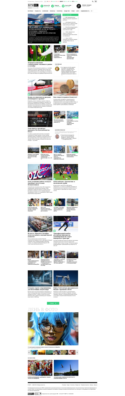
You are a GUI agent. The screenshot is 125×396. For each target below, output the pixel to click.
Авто (77, 11)
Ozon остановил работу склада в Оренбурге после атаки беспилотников (39, 183)
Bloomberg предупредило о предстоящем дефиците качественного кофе (70, 28)
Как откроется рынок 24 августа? (65, 97)
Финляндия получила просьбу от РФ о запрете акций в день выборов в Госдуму (70, 23)
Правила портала (85, 385)
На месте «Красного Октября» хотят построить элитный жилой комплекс (40, 235)
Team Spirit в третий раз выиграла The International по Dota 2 (39, 130)
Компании (45, 11)
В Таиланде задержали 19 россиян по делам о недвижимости (59, 55)
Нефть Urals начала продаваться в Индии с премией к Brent (65, 288)
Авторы (91, 385)
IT (91, 11)
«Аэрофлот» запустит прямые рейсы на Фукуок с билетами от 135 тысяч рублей (59, 261)
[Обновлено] (72, 111)
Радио (68, 385)
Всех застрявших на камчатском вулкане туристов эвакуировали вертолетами (72, 56)
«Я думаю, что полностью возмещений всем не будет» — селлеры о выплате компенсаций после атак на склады (43, 31)
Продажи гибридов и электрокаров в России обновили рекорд (72, 209)
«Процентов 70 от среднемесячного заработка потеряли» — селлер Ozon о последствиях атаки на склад (46, 262)
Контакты (72, 385)
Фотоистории (31, 358)
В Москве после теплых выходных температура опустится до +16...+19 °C (46, 157)
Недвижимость (85, 11)
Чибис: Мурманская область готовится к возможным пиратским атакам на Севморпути (70, 33)
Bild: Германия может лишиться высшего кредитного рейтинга (70, 19)
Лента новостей (67, 15)
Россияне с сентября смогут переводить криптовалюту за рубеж (59, 209)
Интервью (30, 11)
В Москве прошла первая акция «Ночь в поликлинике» (72, 155)
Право (73, 11)
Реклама (64, 385)
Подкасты (38, 11)
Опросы (95, 385)
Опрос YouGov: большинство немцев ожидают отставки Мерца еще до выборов (70, 40)
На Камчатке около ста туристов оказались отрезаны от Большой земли (72, 261)
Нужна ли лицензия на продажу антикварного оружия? (39, 98)
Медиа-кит (77, 385)
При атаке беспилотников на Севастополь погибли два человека (46, 209)
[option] (53, 328)
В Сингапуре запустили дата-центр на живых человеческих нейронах (72, 122)
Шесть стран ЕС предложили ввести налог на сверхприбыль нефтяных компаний (59, 157)
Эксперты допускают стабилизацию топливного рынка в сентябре (40, 64)
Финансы (52, 11)
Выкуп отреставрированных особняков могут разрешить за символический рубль (33, 262)
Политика (59, 11)
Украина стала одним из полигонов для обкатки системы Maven (33, 156)
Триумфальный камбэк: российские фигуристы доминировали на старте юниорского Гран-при (62, 236)
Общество (67, 11)
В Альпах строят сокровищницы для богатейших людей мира (39, 288)
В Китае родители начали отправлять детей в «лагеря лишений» (33, 209)
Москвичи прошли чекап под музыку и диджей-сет (59, 121)
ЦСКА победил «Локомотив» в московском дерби (64, 182)
